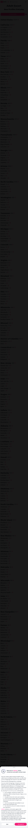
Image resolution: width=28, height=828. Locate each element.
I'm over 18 (21, 824)
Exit (7, 824)
